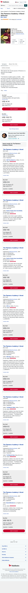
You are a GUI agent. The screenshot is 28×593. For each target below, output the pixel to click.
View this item (5, 99)
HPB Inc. (8, 306)
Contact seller (6, 175)
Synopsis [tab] (4, 64)
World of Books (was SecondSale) (14, 210)
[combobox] (16, 5)
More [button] (5, 90)
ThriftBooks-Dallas (10, 407)
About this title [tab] (13, 64)
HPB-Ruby (8, 356)
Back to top (14, 542)
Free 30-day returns (14, 128)
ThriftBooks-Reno (10, 455)
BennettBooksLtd (10, 502)
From (14, 41)
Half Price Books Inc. (11, 160)
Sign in (21, 2)
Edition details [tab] (6, 68)
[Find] (25, 5)
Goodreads (19, 19)
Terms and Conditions (13, 571)
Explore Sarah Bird (12, 138)
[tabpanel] (13, 80)
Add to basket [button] (14, 109)
